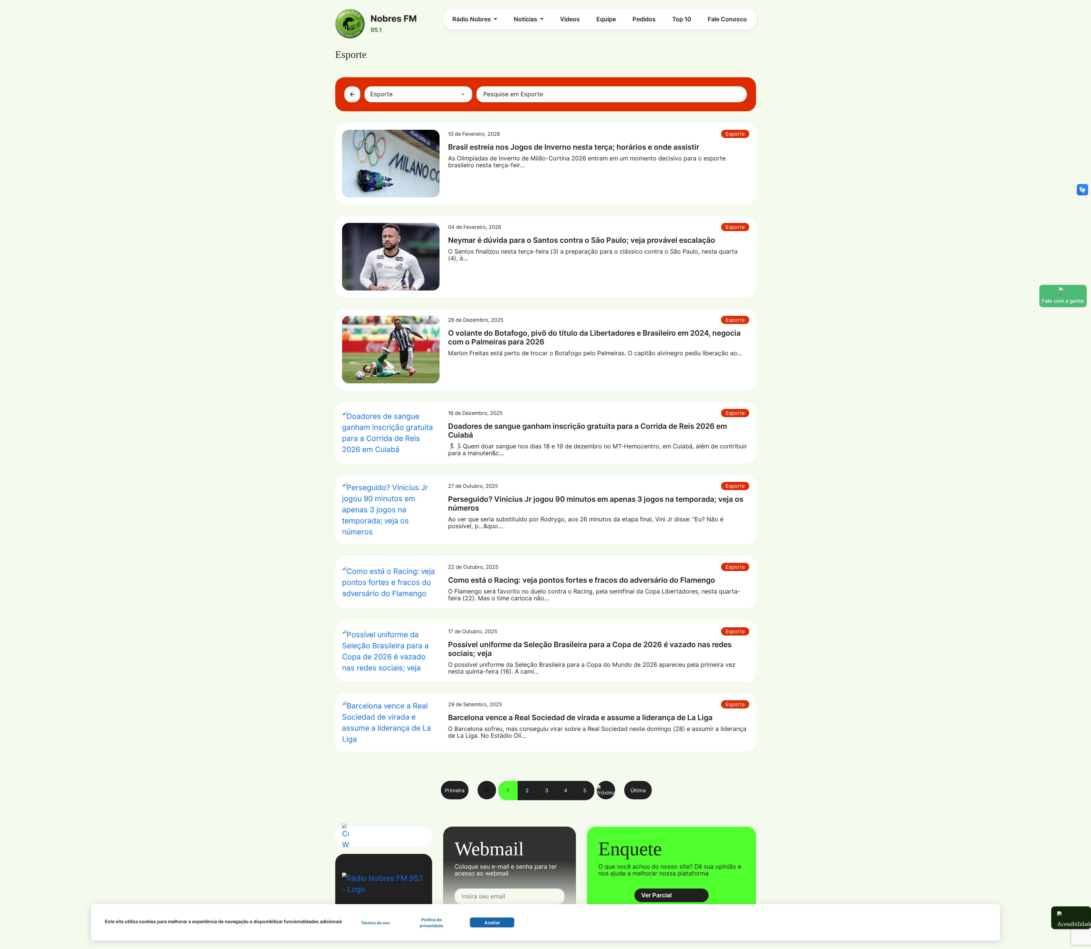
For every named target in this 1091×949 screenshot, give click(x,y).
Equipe (606, 19)
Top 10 (681, 19)
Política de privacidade (431, 922)
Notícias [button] (526, 19)
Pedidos (644, 19)
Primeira (455, 790)
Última (638, 790)
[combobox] (418, 94)
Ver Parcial (656, 895)
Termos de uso (375, 922)
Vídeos (570, 19)
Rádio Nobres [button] (472, 19)
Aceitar (492, 922)
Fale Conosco (727, 19)
